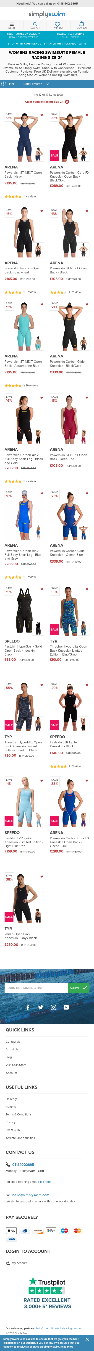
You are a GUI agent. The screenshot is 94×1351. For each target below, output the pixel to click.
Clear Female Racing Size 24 (44, 102)
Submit (75, 988)
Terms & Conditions (18, 1114)
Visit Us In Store (16, 1065)
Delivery (11, 1099)
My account (19, 1263)
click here (44, 1182)
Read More (66, 1346)
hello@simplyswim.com (30, 1195)
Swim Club (13, 1130)
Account (11, 1073)
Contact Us (13, 1042)
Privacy (11, 1122)
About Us (12, 1049)
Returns (11, 1107)
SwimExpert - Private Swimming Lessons (59, 1328)
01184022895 (23, 1164)
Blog (9, 1057)
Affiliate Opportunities (20, 1138)
